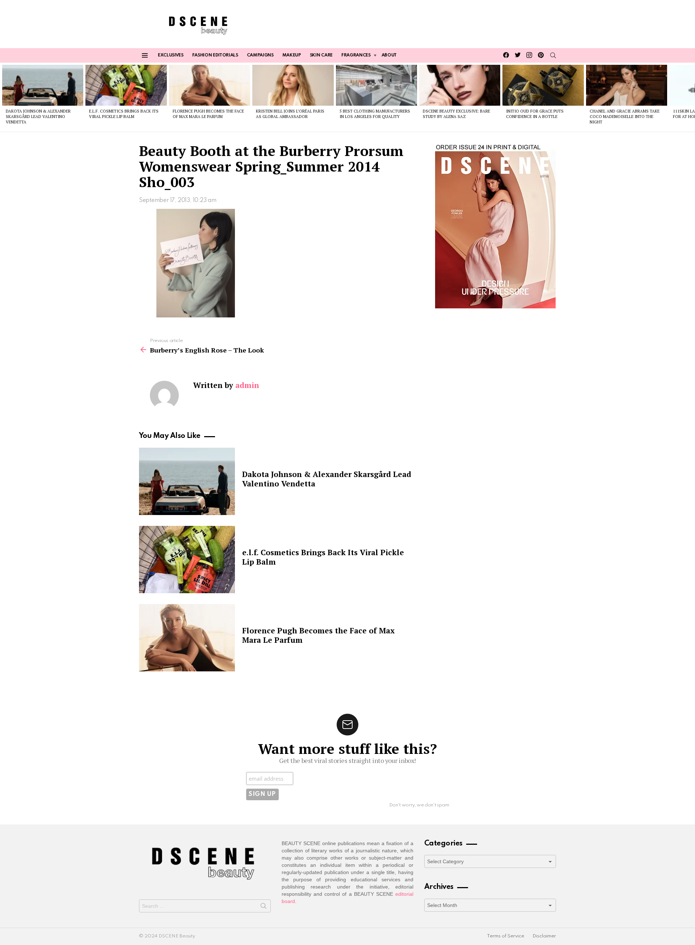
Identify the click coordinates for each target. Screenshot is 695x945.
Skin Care (321, 55)
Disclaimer (544, 936)
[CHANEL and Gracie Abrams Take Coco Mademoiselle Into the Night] (626, 85)
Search (263, 907)
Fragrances (356, 55)
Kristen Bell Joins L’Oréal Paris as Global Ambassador (290, 114)
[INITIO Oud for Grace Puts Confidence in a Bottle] (543, 85)
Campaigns (260, 55)
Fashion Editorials (215, 55)
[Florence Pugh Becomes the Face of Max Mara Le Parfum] (209, 85)
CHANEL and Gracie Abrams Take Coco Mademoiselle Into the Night (625, 117)
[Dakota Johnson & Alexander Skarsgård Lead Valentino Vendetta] (42, 85)
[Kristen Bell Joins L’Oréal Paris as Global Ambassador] (292, 85)
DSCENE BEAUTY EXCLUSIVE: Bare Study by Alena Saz (456, 114)
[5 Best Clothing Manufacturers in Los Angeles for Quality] (376, 85)
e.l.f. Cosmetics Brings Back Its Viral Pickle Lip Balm (124, 114)
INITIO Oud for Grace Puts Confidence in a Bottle (535, 114)
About (389, 55)
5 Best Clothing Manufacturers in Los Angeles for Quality (375, 114)
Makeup (291, 55)
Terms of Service (505, 936)
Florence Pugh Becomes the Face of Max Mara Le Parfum (208, 114)
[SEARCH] (553, 55)
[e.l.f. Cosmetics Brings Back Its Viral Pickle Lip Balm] (126, 85)
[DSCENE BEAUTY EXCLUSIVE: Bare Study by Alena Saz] (459, 85)
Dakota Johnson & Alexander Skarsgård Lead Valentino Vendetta (38, 117)
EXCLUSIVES (171, 55)
